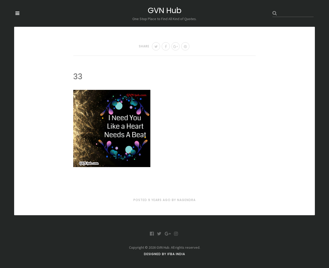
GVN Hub (164, 10)
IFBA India (176, 254)
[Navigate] (17, 13)
